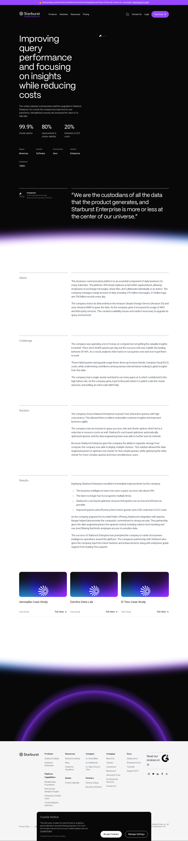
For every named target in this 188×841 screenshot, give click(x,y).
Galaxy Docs (132, 758)
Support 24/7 (133, 771)
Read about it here (141, 2)
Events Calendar (72, 783)
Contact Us (137, 14)
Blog (67, 763)
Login (146, 14)
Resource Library (72, 758)
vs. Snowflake (92, 758)
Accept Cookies (111, 834)
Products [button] (53, 14)
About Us (110, 758)
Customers (111, 767)
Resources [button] (75, 14)
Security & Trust (113, 775)
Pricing (86, 14)
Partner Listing (92, 783)
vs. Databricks (92, 763)
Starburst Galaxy (52, 758)
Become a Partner (94, 787)
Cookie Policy (46, 831)
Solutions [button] (64, 14)
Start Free (158, 14)
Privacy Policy (24, 827)
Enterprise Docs (134, 763)
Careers (109, 763)
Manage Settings (136, 834)
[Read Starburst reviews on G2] (148, 765)
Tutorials (131, 767)
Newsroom (111, 771)
